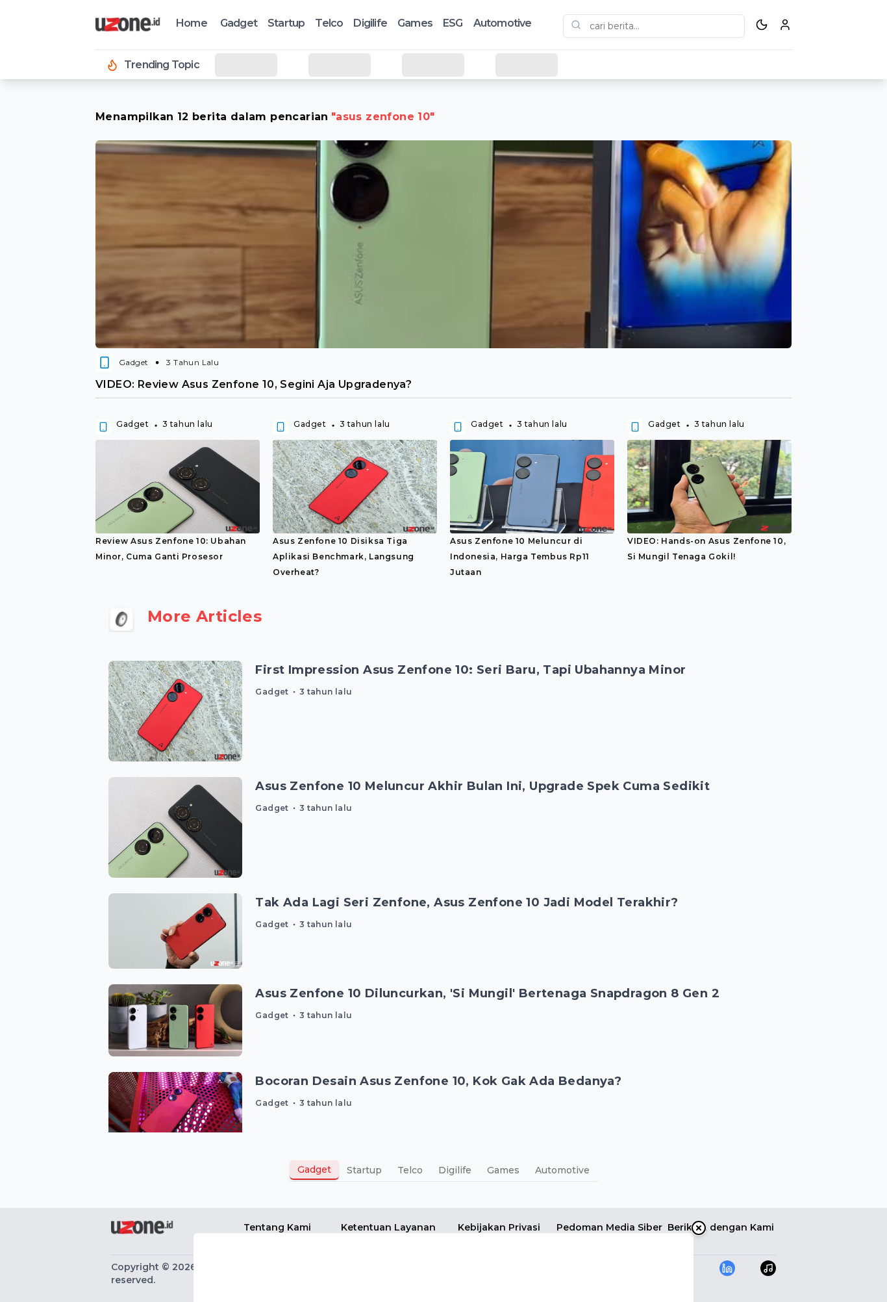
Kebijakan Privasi (499, 1227)
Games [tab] (503, 1170)
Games (414, 23)
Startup (286, 23)
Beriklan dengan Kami (721, 1227)
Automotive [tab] (562, 1170)
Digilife (370, 23)
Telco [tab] (410, 1170)
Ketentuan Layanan (388, 1227)
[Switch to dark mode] (761, 24)
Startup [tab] (364, 1170)
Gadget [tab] (314, 1169)
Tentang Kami (277, 1227)
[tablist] (443, 1170)
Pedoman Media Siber (609, 1227)
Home (191, 23)
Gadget (238, 23)
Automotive (502, 23)
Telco (329, 23)
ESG (453, 23)
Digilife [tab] (454, 1170)
